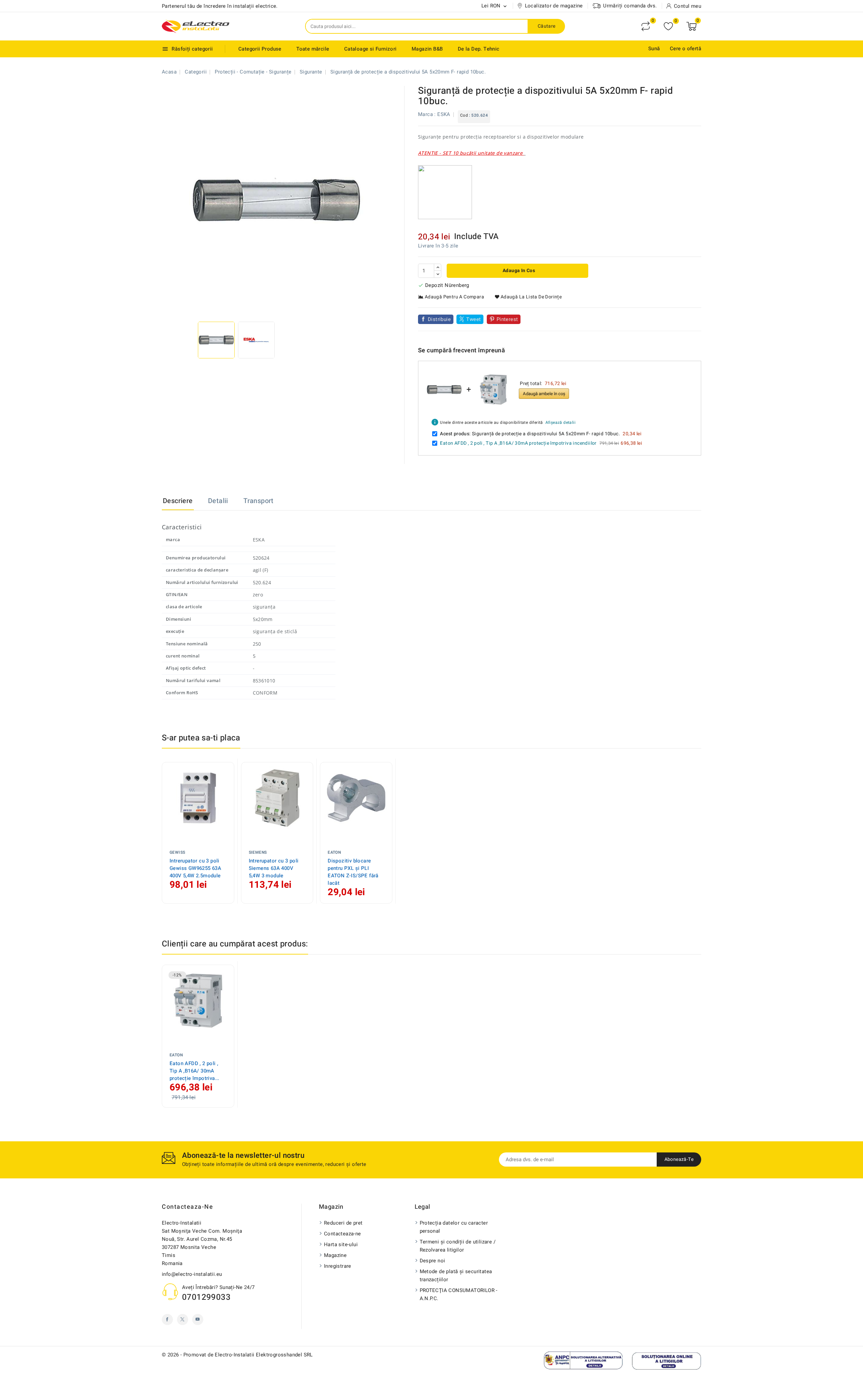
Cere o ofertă (685, 48)
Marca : (427, 114)
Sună (654, 48)
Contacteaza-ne (187, 1206)
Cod (464, 115)
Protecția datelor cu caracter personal (454, 1227)
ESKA (443, 114)
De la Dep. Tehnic (479, 49)
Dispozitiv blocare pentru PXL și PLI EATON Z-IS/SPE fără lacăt (353, 872)
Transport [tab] (258, 501)
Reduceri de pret (343, 1223)
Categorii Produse (259, 49)
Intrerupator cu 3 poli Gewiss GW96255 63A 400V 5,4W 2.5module (195, 868)
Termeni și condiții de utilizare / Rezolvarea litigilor (458, 1246)
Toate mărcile (312, 49)
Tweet (473, 319)
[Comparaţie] (645, 26)
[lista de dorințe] (668, 26)
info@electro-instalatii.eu (192, 1274)
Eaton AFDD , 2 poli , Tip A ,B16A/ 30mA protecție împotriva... (194, 1071)
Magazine (335, 1255)
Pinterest (507, 319)
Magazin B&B (427, 49)
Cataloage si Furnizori (370, 49)
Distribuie (439, 319)
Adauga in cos (518, 270)
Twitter (182, 1319)
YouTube (197, 1319)
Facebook (167, 1319)
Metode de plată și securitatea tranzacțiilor (456, 1275)
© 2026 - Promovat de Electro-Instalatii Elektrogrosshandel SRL (237, 1354)
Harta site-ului (341, 1244)
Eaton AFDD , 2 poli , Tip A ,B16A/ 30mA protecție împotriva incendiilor (518, 443)
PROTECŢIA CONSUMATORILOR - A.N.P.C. (459, 1294)
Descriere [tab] (178, 501)
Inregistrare (337, 1266)
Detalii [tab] (218, 501)
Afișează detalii (560, 422)
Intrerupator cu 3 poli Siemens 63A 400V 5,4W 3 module (274, 868)
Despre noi (432, 1260)
